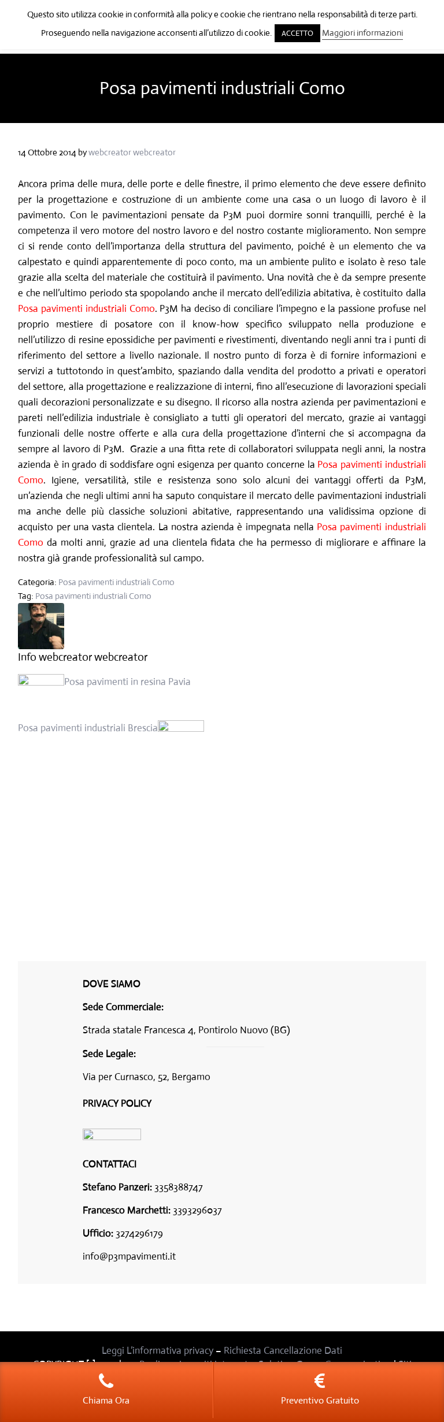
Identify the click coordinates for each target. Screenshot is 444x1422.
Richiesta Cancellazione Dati (283, 1351)
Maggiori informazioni (362, 32)
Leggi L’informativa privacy (157, 1351)
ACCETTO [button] (297, 33)
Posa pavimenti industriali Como (116, 581)
